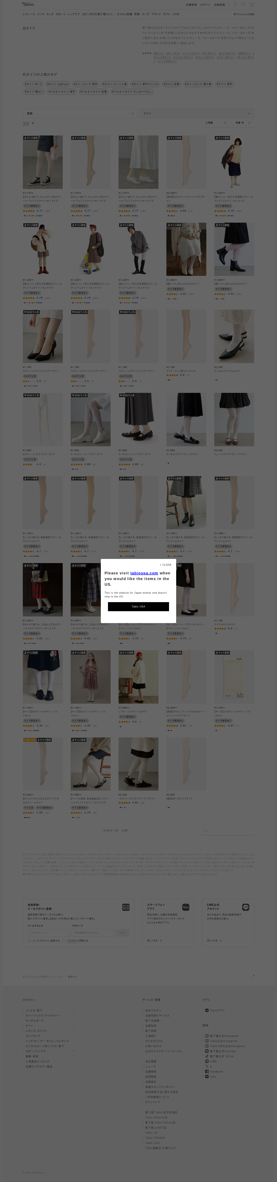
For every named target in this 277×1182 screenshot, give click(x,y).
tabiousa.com (144, 573)
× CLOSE (166, 564)
